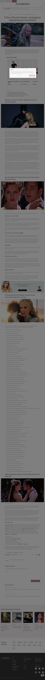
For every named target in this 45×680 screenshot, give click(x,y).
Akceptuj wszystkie (32, 75)
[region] (22, 73)
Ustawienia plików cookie (14, 75)
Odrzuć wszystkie (25, 75)
